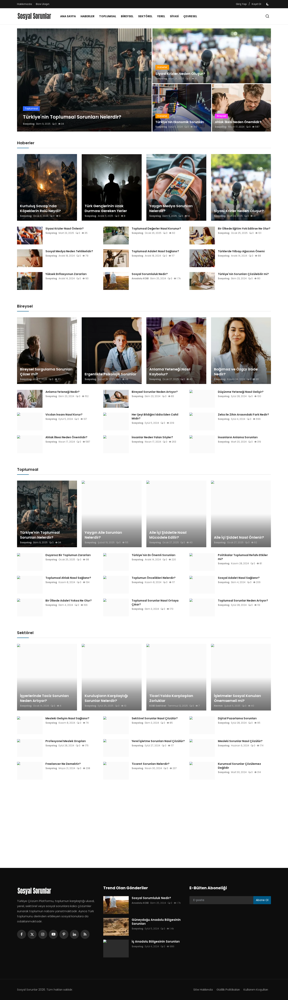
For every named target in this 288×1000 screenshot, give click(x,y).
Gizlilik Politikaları (228, 989)
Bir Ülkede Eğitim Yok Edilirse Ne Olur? (244, 228)
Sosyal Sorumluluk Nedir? (150, 274)
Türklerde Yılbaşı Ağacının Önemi (241, 251)
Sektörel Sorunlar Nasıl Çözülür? (155, 718)
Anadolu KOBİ (140, 278)
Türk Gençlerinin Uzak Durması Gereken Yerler (106, 208)
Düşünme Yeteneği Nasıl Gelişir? (241, 392)
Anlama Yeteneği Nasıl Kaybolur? (169, 372)
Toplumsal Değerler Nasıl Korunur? (156, 228)
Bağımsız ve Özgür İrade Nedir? (236, 372)
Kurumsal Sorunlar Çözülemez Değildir (239, 766)
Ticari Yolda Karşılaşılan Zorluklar (171, 698)
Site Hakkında (203, 989)
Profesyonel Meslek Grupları (65, 741)
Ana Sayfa (68, 16)
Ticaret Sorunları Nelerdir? (150, 764)
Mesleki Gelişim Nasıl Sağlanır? (67, 718)
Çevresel (190, 16)
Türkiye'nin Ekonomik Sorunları (179, 122)
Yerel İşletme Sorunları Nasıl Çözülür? (158, 741)
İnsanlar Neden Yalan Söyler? (152, 437)
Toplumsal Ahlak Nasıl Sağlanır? (68, 578)
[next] (145, 79)
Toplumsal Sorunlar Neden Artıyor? (243, 601)
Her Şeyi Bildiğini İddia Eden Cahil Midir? (155, 416)
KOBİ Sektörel (157, 705)
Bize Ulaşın (42, 4)
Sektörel (145, 16)
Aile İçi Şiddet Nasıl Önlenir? (239, 537)
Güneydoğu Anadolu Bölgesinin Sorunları (156, 922)
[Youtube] (53, 934)
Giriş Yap (241, 4)
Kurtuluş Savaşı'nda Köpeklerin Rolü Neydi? (40, 208)
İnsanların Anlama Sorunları (238, 437)
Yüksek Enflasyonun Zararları (66, 274)
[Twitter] (32, 934)
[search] (267, 16)
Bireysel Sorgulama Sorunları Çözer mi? (46, 372)
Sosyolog (28, 123)
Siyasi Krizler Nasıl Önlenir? (64, 228)
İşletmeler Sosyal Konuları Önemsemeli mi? (237, 698)
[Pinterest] (63, 934)
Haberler (87, 16)
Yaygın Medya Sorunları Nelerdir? (171, 208)
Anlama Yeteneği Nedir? (62, 392)
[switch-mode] (268, 4)
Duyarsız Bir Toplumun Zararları (68, 555)
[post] (84, 80)
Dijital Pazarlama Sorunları (237, 718)
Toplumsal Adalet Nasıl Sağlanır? (155, 251)
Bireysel (127, 16)
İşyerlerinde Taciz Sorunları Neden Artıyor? (44, 698)
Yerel (161, 16)
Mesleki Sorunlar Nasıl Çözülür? (240, 741)
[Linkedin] (74, 934)
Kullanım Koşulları (256, 989)
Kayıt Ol (256, 4)
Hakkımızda (24, 4)
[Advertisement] (134, 820)
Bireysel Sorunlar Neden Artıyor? (155, 392)
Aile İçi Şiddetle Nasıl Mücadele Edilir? (168, 535)
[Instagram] (42, 934)
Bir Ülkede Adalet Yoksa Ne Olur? (68, 601)
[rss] (85, 934)
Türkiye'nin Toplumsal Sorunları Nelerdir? (40, 535)
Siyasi (174, 16)
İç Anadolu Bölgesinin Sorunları (156, 942)
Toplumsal (107, 16)
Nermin (218, 705)
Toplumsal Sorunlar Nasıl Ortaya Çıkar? (155, 602)
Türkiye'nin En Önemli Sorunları (153, 555)
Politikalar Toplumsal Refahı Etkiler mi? (243, 557)
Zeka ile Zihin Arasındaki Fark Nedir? (243, 415)
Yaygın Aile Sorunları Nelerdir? (103, 535)
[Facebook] (21, 934)
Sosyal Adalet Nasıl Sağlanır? (239, 578)
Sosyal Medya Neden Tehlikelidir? (69, 251)
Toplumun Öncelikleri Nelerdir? (154, 578)
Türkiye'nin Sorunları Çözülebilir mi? (243, 274)
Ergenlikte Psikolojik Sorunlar (110, 374)
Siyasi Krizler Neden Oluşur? (180, 73)
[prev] (23, 79)
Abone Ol (262, 900)
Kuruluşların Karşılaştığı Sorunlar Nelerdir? (106, 698)
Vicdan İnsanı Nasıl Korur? (63, 415)
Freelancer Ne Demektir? (63, 764)
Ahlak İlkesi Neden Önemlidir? (238, 122)
